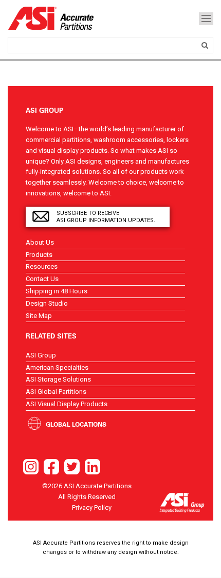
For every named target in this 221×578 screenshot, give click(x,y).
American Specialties (57, 367)
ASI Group (41, 355)
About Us (40, 242)
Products (39, 254)
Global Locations (76, 424)
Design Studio (47, 303)
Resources (42, 266)
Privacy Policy (92, 507)
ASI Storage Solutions (58, 379)
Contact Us (42, 279)
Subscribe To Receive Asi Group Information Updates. (106, 217)
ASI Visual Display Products (66, 404)
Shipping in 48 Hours (56, 291)
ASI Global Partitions (56, 391)
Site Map (39, 316)
